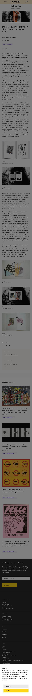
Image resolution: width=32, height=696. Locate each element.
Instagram (4, 629)
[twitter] (6, 49)
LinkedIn (4, 632)
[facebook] (2, 49)
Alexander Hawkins (11, 37)
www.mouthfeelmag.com (11, 355)
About (3, 646)
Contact (4, 649)
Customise (7, 686)
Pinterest (4, 637)
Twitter (4, 635)
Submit (4, 647)
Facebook (4, 634)
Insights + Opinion (7, 616)
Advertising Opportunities (9, 655)
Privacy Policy (6, 652)
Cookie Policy (6, 663)
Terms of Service (6, 654)
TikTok (4, 631)
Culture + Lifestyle (7, 620)
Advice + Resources (7, 619)
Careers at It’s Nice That (8, 651)
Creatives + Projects (7, 617)
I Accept (7, 690)
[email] (9, 49)
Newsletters (5, 658)
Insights (4, 657)
